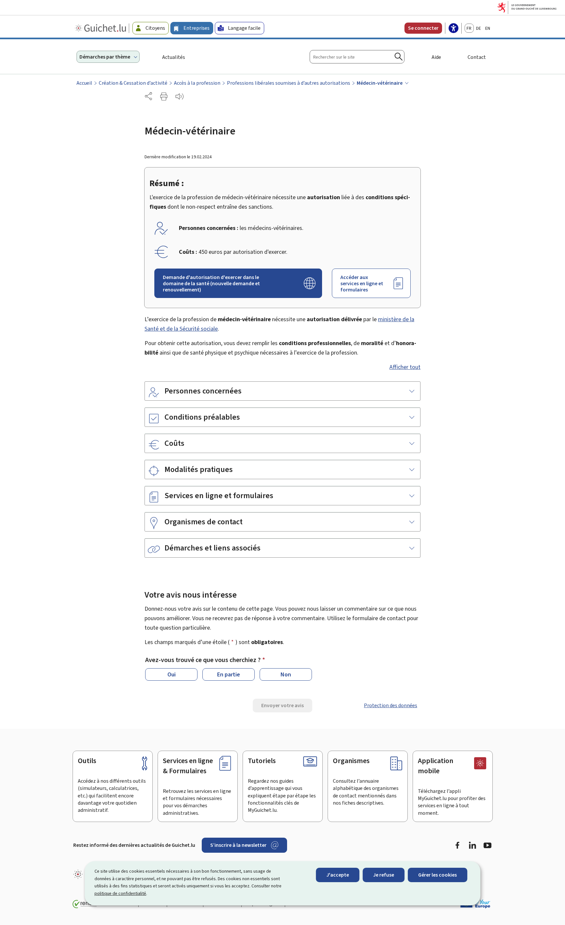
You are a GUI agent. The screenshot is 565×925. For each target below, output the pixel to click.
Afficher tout (404, 367)
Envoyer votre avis (282, 705)
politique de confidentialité (120, 893)
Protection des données (390, 705)
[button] (164, 96)
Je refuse (383, 874)
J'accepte (337, 874)
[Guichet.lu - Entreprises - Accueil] (101, 28)
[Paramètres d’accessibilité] (453, 28)
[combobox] (357, 56)
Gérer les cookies (437, 874)
